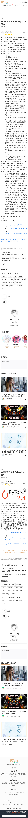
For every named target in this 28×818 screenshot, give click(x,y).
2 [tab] (13, 10)
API (21, 591)
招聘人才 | (11, 806)
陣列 (11, 279)
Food (23, 800)
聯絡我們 (16, 806)
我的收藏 (16, 783)
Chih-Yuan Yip (9, 31)
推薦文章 (11, 774)
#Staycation (12, 795)
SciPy (10, 276)
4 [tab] (17, 10)
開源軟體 (15, 591)
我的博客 (13, 785)
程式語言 (11, 282)
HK (15, 800)
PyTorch (4, 584)
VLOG (6, 774)
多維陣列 (17, 279)
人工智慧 (11, 584)
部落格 (13, 594)
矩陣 (23, 279)
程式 (3, 289)
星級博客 (17, 774)
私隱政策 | (22, 804)
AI (17, 594)
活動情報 (8, 260)
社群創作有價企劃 (6, 5)
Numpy (17, 273)
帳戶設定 (10, 783)
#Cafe (22, 792)
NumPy (4, 273)
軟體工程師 (5, 286)
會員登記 (24, 2)
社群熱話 (16, 5)
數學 (15, 276)
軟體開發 (4, 282)
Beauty (19, 800)
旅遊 (13, 258)
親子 (19, 258)
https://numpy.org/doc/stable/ (15, 225)
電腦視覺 (9, 587)
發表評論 (5, 361)
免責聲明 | (11, 804)
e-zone (16, 802)
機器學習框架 (5, 594)
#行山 (9, 792)
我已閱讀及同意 (14, 816)
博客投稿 (13, 776)
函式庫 (20, 276)
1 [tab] (11, 10)
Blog (12, 802)
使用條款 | (16, 804)
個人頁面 (4, 783)
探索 (2, 774)
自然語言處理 (18, 587)
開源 (9, 591)
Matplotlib (5, 279)
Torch (3, 587)
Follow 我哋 (5, 264)
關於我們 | (6, 804)
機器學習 (18, 584)
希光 (7, 345)
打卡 (9, 258)
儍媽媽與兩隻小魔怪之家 (16, 345)
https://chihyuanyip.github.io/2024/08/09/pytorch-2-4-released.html (14, 551)
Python (4, 276)
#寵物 (5, 792)
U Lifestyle (6, 800)
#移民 (18, 795)
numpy (10, 273)
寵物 (23, 258)
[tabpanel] (14, 9)
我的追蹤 (22, 783)
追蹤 (24, 33)
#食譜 (18, 792)
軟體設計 (18, 282)
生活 (2, 19)
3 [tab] (15, 10)
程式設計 (12, 286)
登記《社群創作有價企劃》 (17, 254)
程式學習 (19, 286)
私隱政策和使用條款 (15, 812)
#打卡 (13, 792)
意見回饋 (23, 774)
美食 (16, 258)
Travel (11, 800)
